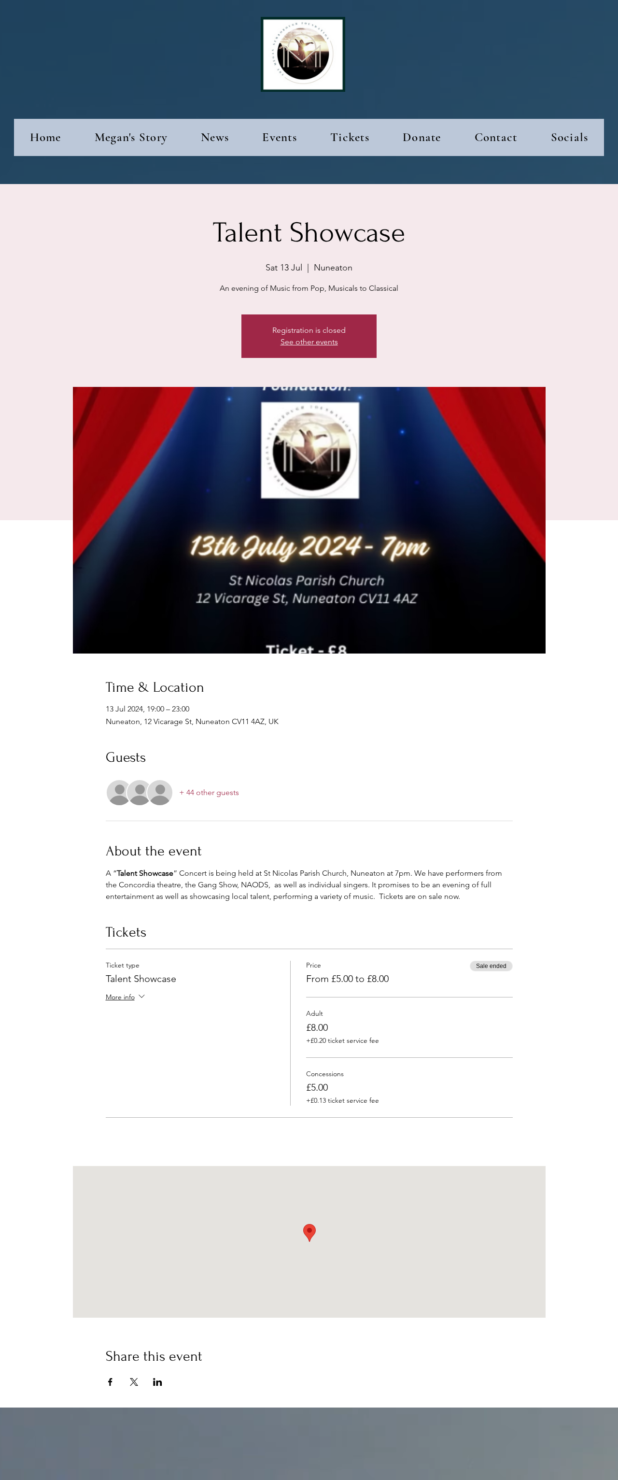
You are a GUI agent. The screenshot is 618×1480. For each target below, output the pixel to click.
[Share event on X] (134, 1382)
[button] (215, 137)
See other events (309, 341)
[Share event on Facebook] (110, 1382)
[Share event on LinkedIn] (157, 1382)
